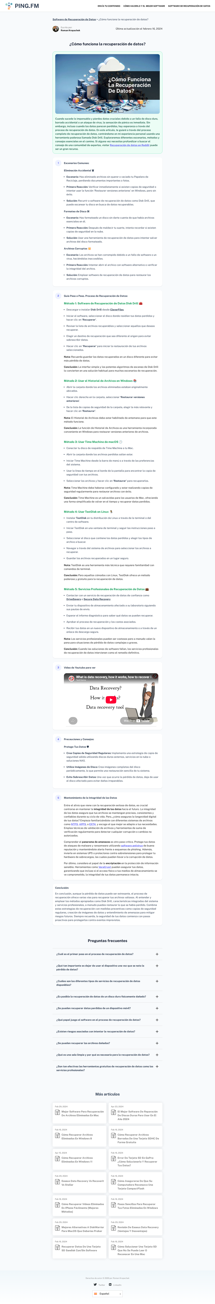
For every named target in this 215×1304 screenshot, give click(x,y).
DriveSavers (73, 599)
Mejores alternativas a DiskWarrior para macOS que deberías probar (83, 1229)
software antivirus (132, 845)
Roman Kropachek (70, 30)
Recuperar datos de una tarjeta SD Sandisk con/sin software (81, 1248)
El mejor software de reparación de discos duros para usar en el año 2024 (138, 1115)
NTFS (74, 824)
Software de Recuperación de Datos (189, 6)
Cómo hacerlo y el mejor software (144, 6)
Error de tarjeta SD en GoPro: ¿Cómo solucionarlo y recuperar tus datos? (137, 1161)
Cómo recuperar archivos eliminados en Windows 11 (77, 1159)
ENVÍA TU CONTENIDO (109, 6)
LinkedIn (117, 1285)
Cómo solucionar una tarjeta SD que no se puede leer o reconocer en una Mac (137, 1250)
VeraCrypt (105, 867)
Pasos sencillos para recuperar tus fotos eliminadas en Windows (138, 1206)
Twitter (101, 1285)
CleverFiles (117, 309)
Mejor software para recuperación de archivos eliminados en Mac (83, 1113)
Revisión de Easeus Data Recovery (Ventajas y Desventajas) (138, 1229)
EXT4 (92, 824)
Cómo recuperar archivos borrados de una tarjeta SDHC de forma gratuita (138, 1138)
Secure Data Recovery (97, 599)
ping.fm (27, 6)
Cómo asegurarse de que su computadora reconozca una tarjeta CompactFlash (135, 1185)
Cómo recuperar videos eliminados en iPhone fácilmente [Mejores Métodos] (83, 1208)
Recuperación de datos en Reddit (130, 145)
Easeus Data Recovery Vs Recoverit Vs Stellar (83, 1183)
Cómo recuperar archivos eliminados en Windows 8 (77, 1136)
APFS (82, 824)
